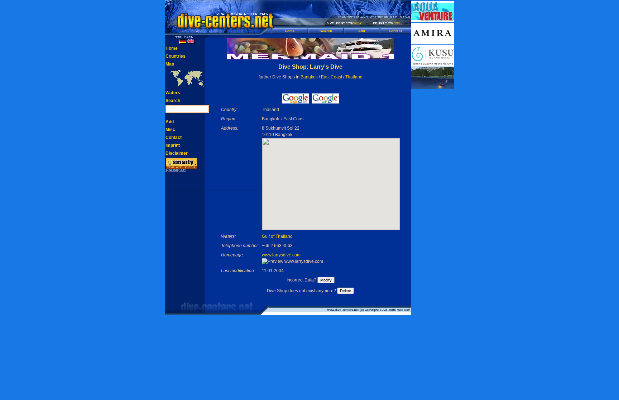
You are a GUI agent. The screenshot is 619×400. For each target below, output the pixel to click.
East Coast (331, 76)
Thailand (354, 76)
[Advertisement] (432, 197)
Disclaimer (176, 153)
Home (290, 31)
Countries (175, 56)
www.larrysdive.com (281, 254)
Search (326, 31)
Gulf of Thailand (277, 236)
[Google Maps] (295, 101)
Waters (172, 92)
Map (169, 64)
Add (361, 31)
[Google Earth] (325, 101)
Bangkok (309, 76)
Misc (170, 129)
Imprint (172, 145)
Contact (395, 31)
